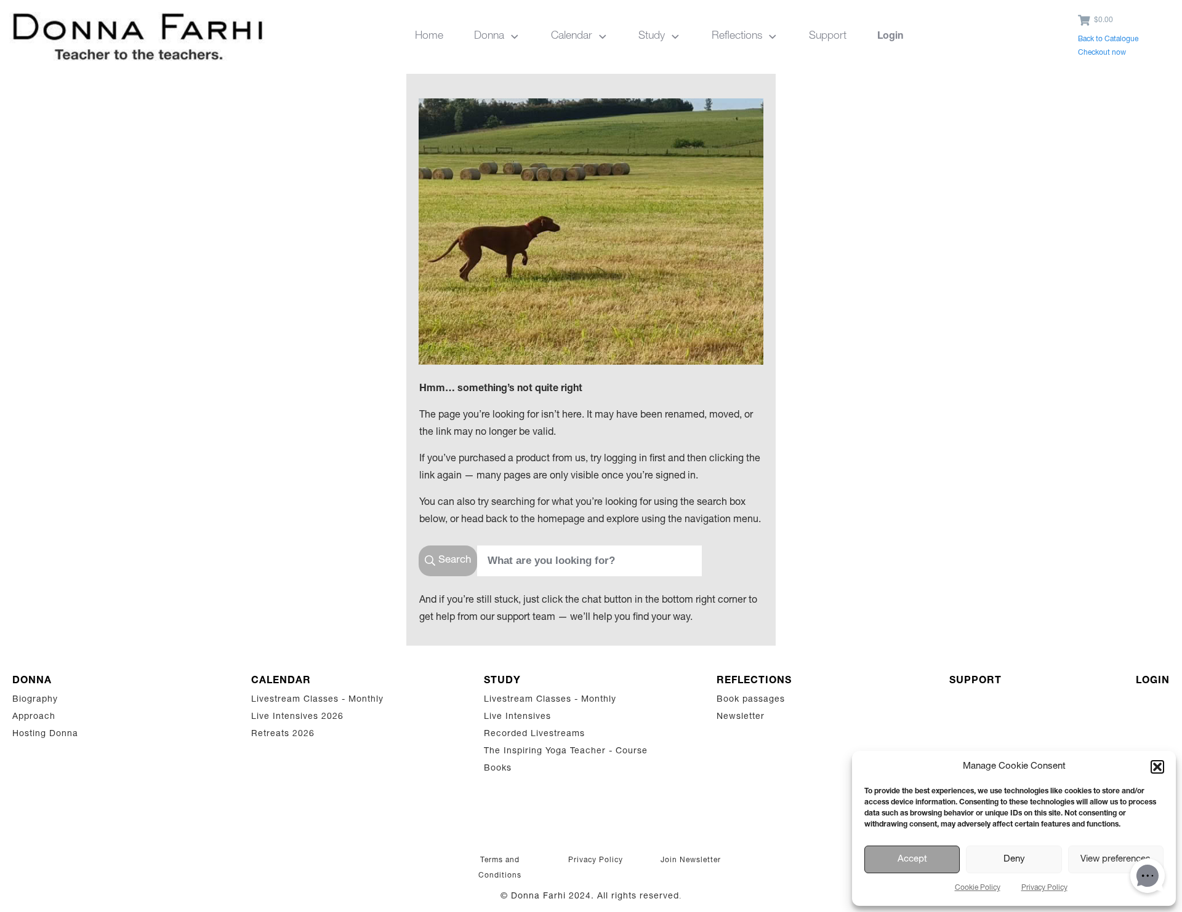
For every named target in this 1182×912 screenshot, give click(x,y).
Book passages (751, 700)
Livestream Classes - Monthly (317, 700)
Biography (35, 700)
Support (975, 681)
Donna (32, 681)
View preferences (1115, 859)
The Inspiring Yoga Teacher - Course (566, 751)
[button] (1157, 767)
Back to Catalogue (1108, 39)
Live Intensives (517, 717)
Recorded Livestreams (536, 734)
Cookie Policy (977, 888)
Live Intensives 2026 (297, 717)
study (502, 681)
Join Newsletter (691, 860)
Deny (1014, 859)
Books (498, 768)
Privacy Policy (1044, 888)
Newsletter (741, 717)
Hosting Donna (45, 734)
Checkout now (1102, 53)
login (1153, 681)
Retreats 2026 (283, 734)
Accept (912, 859)
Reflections (754, 681)
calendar (281, 681)
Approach (33, 717)
